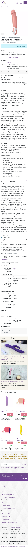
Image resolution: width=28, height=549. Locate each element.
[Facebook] (25, 478)
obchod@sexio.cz (15, 527)
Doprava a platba (6, 514)
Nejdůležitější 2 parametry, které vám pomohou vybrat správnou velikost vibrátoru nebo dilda (13, 357)
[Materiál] (5, 72)
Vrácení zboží (5, 519)
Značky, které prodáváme (8, 494)
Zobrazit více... (5, 259)
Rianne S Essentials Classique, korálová (20, 410)
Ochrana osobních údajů (8, 508)
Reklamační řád (6, 505)
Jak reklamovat (6, 516)
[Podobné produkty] (18, 72)
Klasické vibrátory (9, 7)
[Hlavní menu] (25, 2)
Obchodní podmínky (7, 502)
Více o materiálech (22, 181)
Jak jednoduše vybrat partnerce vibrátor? (12, 382)
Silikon (14, 268)
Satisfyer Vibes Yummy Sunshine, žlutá (20, 439)
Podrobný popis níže (14, 57)
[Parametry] (8, 72)
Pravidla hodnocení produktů (9, 522)
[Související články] (15, 72)
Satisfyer (9, 62)
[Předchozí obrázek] (2, 22)
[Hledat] (13, 3)
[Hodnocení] (11, 72)
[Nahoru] (26, 72)
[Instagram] (22, 478)
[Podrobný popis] (1, 72)
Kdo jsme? (4, 486)
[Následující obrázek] (26, 22)
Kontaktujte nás (6, 489)
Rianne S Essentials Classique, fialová (6, 439)
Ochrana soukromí (7, 491)
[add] (10, 414)
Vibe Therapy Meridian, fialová (7, 410)
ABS (14, 269)
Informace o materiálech (8, 497)
